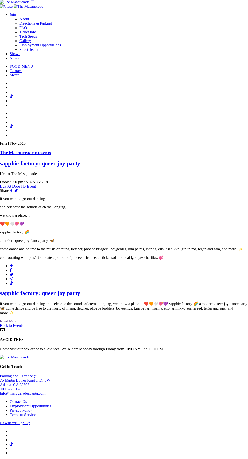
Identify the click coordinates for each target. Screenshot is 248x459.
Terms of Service (23, 415)
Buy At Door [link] (10, 186)
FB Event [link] (28, 186)
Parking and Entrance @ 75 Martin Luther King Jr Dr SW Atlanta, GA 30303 (25, 380)
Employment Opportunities (40, 45)
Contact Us (18, 402)
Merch (15, 75)
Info (13, 15)
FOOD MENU (21, 66)
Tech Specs (28, 36)
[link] (124, 158)
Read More (8, 321)
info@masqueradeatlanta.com (22, 393)
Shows (15, 54)
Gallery (25, 41)
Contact (16, 71)
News (14, 58)
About (24, 19)
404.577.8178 (10, 389)
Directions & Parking (35, 23)
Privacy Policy (21, 410)
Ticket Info (27, 32)
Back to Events (11, 325)
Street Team (28, 49)
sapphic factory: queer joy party (40, 293)
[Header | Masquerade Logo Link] (15, 2)
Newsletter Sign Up (15, 423)
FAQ (23, 28)
